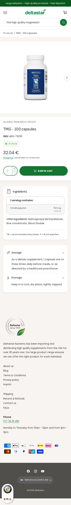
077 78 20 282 (11, 421)
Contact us (9, 403)
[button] (5, 12)
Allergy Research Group (19, 122)
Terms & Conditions (14, 375)
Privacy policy (11, 380)
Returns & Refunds (14, 398)
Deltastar (39, 490)
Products (8, 33)
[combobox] (35, 22)
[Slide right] (67, 77)
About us (8, 366)
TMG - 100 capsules (26, 33)
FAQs (6, 408)
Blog (5, 370)
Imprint (7, 384)
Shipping (8, 157)
